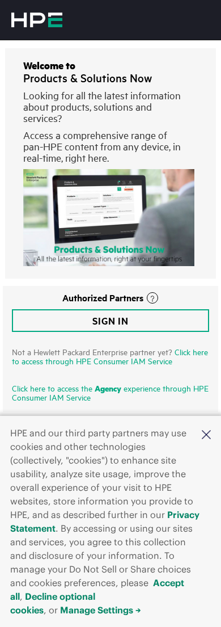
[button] (206, 433)
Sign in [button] (110, 320)
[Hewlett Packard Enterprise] (36, 20)
